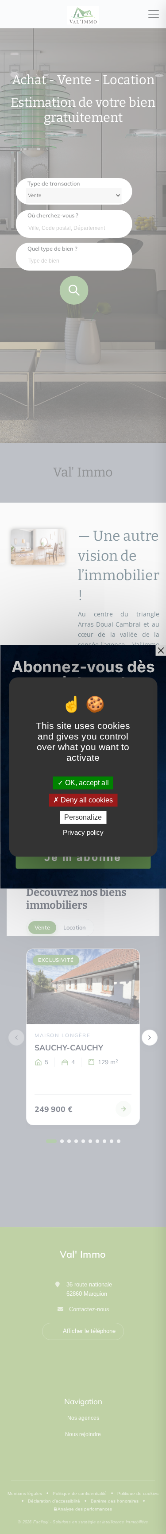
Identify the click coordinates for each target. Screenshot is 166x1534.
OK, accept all (86, 782)
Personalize (83, 817)
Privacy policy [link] (83, 833)
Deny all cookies (86, 800)
